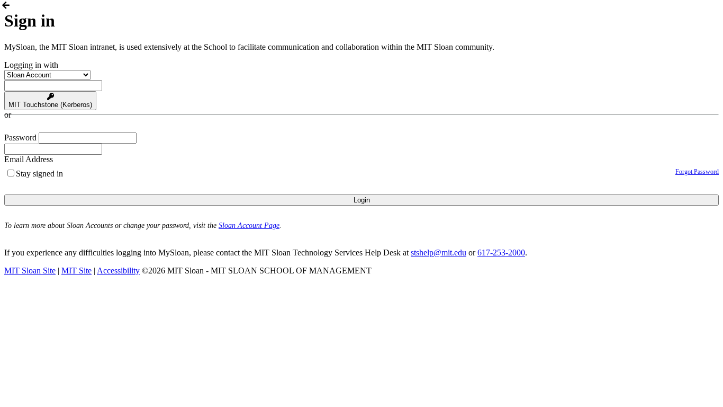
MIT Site (76, 270)
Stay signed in (39, 173)
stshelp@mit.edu (438, 252)
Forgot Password (697, 171)
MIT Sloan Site (30, 270)
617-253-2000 (501, 252)
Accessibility (118, 270)
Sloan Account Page (249, 225)
